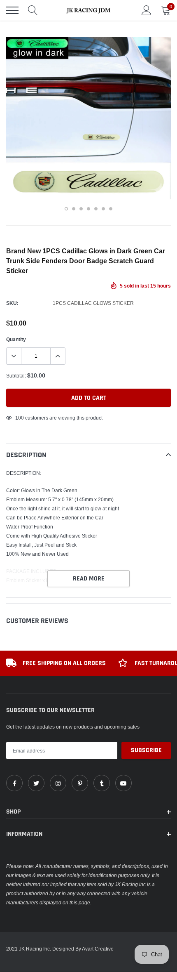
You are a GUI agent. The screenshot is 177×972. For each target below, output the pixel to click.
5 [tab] (96, 208)
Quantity (16, 339)
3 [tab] (81, 208)
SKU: (12, 303)
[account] (146, 10)
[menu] (12, 10)
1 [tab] (66, 208)
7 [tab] (110, 208)
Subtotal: (16, 376)
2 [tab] (73, 208)
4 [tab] (88, 208)
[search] (33, 10)
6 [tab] (103, 208)
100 (19, 418)
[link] (14, 783)
